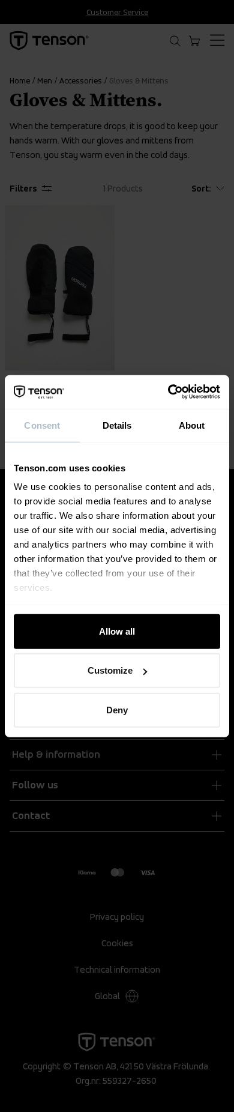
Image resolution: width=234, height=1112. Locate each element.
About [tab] (192, 425)
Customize (110, 670)
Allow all (117, 631)
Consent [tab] (42, 425)
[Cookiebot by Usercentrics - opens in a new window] (168, 392)
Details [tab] (117, 425)
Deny (117, 709)
